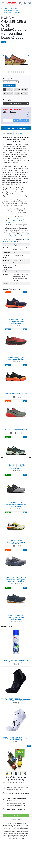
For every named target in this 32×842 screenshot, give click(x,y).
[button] (30, 3)
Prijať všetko (16, 815)
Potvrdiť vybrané (16, 819)
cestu (27, 239)
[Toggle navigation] (3, 3)
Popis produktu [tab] (7, 133)
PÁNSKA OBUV (13, 8)
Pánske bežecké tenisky (10, 10)
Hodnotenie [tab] (18, 133)
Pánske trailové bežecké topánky (13, 12)
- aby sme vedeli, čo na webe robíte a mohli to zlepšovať (17, 788)
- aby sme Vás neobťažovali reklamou (17, 794)
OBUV (6, 8)
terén (4, 241)
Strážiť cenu (27, 115)
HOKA (4, 144)
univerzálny (12, 241)
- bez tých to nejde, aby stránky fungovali (16, 783)
